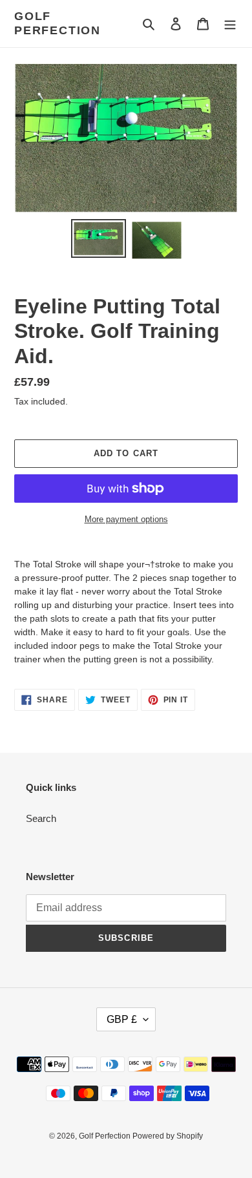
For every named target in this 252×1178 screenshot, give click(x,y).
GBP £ (122, 1019)
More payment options (126, 519)
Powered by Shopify (167, 1136)
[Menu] (230, 23)
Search (41, 818)
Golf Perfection (57, 23)
